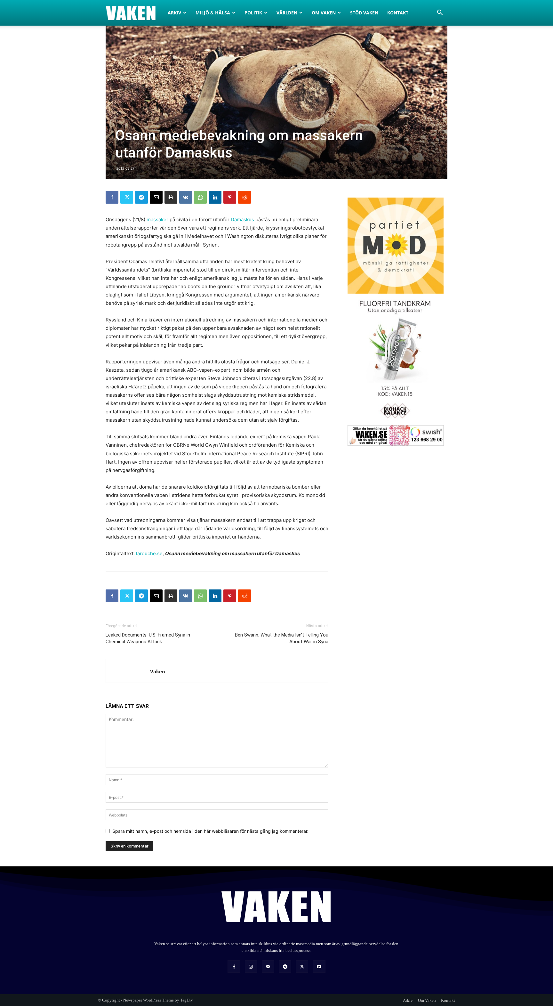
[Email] (156, 197)
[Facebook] (112, 197)
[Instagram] (251, 966)
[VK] (185, 197)
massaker (157, 219)
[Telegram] (141, 197)
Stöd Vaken (364, 13)
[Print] (170, 197)
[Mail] (268, 966)
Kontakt (397, 13)
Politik (253, 13)
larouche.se (149, 553)
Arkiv (174, 13)
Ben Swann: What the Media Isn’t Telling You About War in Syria (281, 638)
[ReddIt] (244, 197)
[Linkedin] (215, 197)
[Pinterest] (229, 197)
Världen (286, 13)
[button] (439, 13)
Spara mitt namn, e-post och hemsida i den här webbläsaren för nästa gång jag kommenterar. (210, 831)
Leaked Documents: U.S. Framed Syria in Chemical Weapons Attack (148, 638)
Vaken (157, 671)
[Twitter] (126, 197)
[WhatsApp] (200, 197)
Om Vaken (324, 13)
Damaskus (242, 219)
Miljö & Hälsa (213, 13)
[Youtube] (319, 966)
